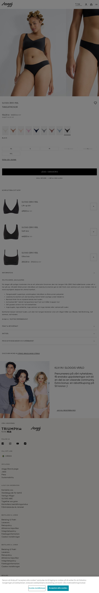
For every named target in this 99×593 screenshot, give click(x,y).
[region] (49, 585)
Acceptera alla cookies (58, 588)
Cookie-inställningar (37, 588)
